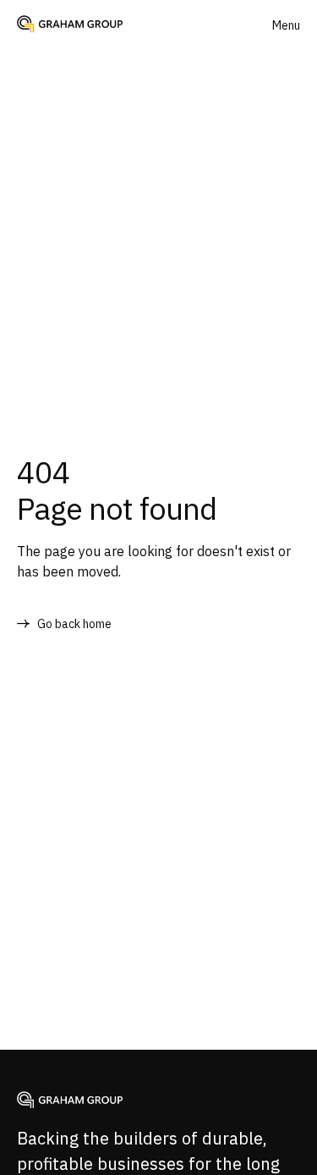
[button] (286, 25)
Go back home (74, 624)
